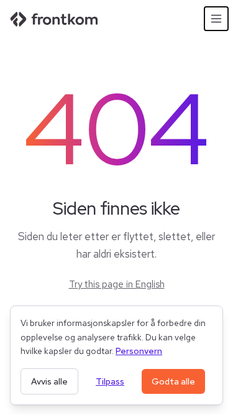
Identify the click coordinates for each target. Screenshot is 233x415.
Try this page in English (117, 284)
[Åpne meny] (216, 18)
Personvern (139, 351)
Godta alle (173, 381)
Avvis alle (49, 381)
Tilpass (110, 381)
